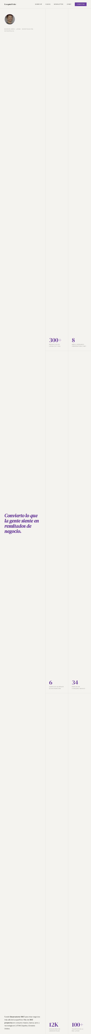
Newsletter (58, 4)
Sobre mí (38, 4)
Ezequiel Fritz (10, 4)
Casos (47, 4)
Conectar (81, 4)
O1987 (69, 4)
